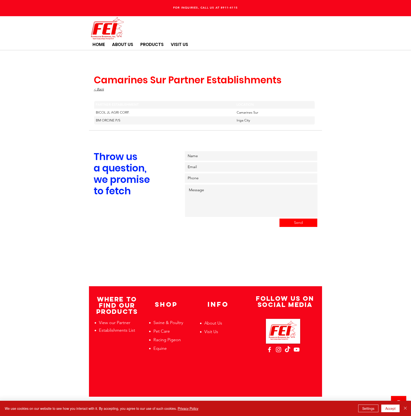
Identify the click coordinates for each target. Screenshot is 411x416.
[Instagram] (278, 349)
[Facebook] (269, 349)
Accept (390, 408)
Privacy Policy (188, 408)
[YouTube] (296, 349)
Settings (368, 408)
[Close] (405, 408)
